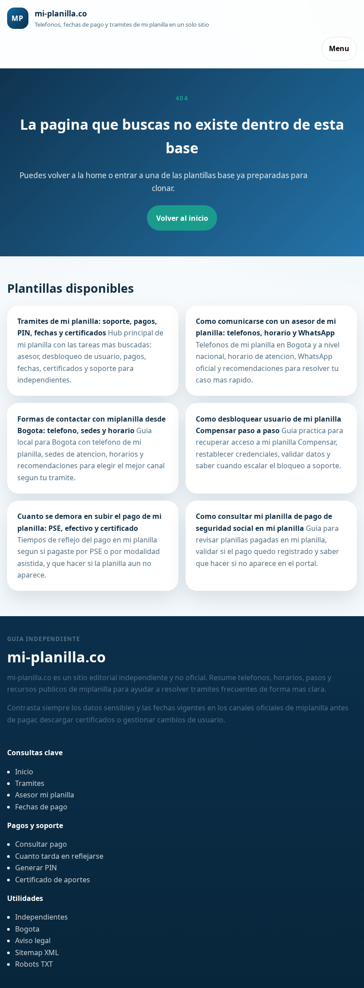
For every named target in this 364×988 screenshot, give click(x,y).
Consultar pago (41, 844)
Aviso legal (33, 940)
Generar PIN (36, 867)
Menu (339, 48)
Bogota (27, 929)
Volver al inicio (182, 218)
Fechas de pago (41, 807)
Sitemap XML (37, 952)
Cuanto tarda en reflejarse (59, 856)
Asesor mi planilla (44, 795)
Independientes (41, 917)
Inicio (24, 772)
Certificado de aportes (52, 879)
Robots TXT (34, 964)
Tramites (29, 783)
